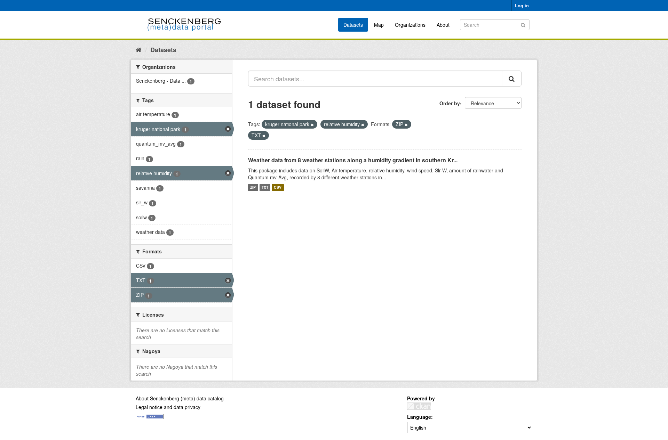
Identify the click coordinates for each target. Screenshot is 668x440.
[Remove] (312, 124)
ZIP (253, 187)
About (443, 24)
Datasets (353, 24)
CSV (277, 187)
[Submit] (523, 24)
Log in (522, 5)
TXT (265, 187)
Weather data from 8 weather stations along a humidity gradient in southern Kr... (353, 160)
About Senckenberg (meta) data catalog (180, 398)
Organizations (410, 24)
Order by (449, 103)
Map (379, 24)
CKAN (419, 406)
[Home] (139, 49)
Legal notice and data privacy (168, 407)
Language (419, 416)
